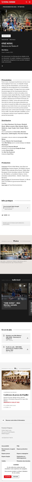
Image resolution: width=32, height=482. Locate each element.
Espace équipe (6, 456)
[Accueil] (8, 2)
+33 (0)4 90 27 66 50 (7, 437)
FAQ (18, 446)
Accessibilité (5, 446)
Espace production (22, 449)
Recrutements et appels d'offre (8, 449)
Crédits (4, 461)
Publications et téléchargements (21, 457)
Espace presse (6, 453)
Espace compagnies (22, 453)
